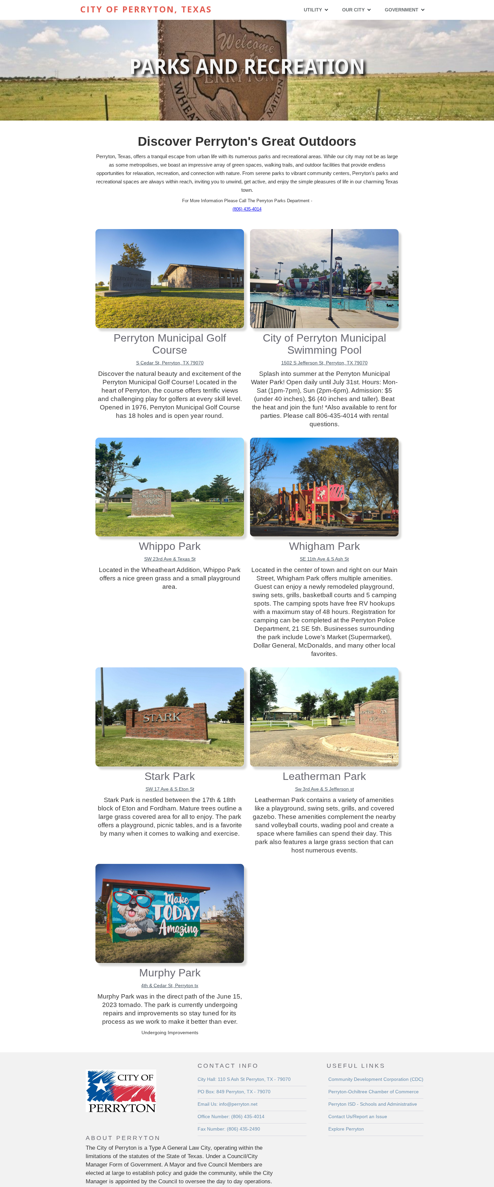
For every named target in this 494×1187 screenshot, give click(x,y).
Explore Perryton (346, 1129)
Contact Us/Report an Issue (357, 1116)
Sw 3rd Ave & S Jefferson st (324, 789)
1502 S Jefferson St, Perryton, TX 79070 (324, 362)
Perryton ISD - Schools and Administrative (372, 1104)
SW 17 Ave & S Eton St (170, 789)
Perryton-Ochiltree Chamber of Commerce (373, 1091)
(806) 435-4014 (247, 209)
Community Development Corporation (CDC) (375, 1079)
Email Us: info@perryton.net (227, 1104)
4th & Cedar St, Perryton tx (169, 985)
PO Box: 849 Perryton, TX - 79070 (234, 1091)
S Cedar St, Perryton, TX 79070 (170, 362)
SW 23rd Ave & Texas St (170, 559)
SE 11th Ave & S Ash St (324, 559)
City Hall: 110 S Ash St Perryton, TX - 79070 (244, 1079)
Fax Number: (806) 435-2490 (229, 1129)
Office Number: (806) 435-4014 (231, 1116)
